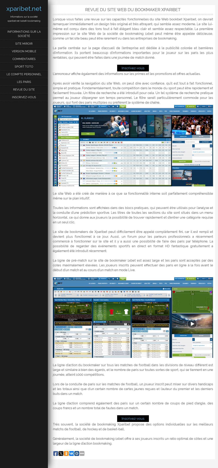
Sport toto (24, 66)
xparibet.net (23, 8)
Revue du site (24, 89)
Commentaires (24, 59)
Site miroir (24, 43)
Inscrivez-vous (24, 97)
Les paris (24, 82)
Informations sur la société (24, 34)
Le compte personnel (24, 74)
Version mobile (24, 51)
